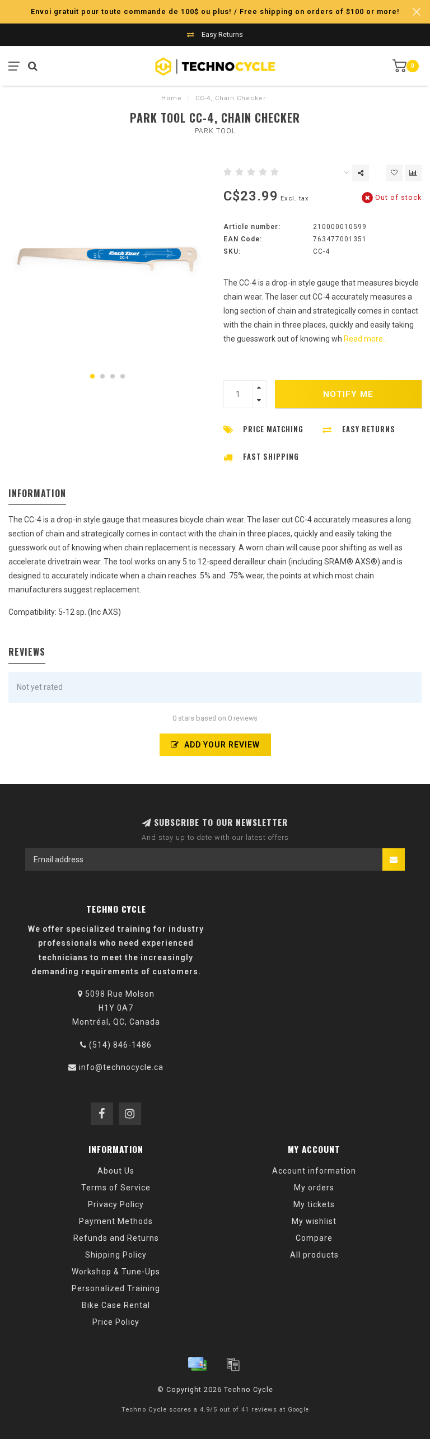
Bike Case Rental (116, 1305)
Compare (314, 1238)
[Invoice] (233, 1364)
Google (298, 1410)
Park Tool (215, 131)
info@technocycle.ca (121, 1067)
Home (171, 98)
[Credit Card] (197, 1364)
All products (314, 1254)
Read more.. (365, 338)
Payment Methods (116, 1221)
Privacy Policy (116, 1204)
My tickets (314, 1204)
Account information (314, 1170)
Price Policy (115, 1321)
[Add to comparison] (413, 173)
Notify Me (348, 394)
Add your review (221, 744)
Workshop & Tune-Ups (116, 1271)
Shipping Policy (116, 1254)
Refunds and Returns (116, 1238)
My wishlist (314, 1221)
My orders (314, 1187)
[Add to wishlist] (394, 173)
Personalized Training (116, 1288)
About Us (115, 1170)
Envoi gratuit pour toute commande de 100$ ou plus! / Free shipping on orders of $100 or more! (215, 11)
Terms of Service (116, 1187)
